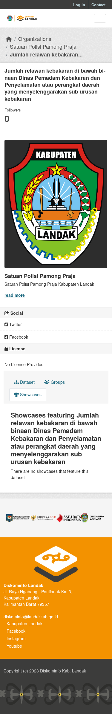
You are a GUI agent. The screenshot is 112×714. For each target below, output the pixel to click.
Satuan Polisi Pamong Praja (43, 46)
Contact (98, 4)
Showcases (30, 394)
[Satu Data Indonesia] (68, 517)
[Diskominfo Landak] (93, 517)
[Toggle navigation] (100, 18)
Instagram (16, 638)
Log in (79, 4)
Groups (57, 382)
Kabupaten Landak (24, 623)
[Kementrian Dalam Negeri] (18, 517)
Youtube (14, 646)
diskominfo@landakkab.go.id (31, 617)
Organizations (34, 38)
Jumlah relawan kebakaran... (46, 54)
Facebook (18, 337)
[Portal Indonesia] (43, 517)
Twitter (15, 324)
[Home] (9, 38)
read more (14, 295)
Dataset (27, 382)
